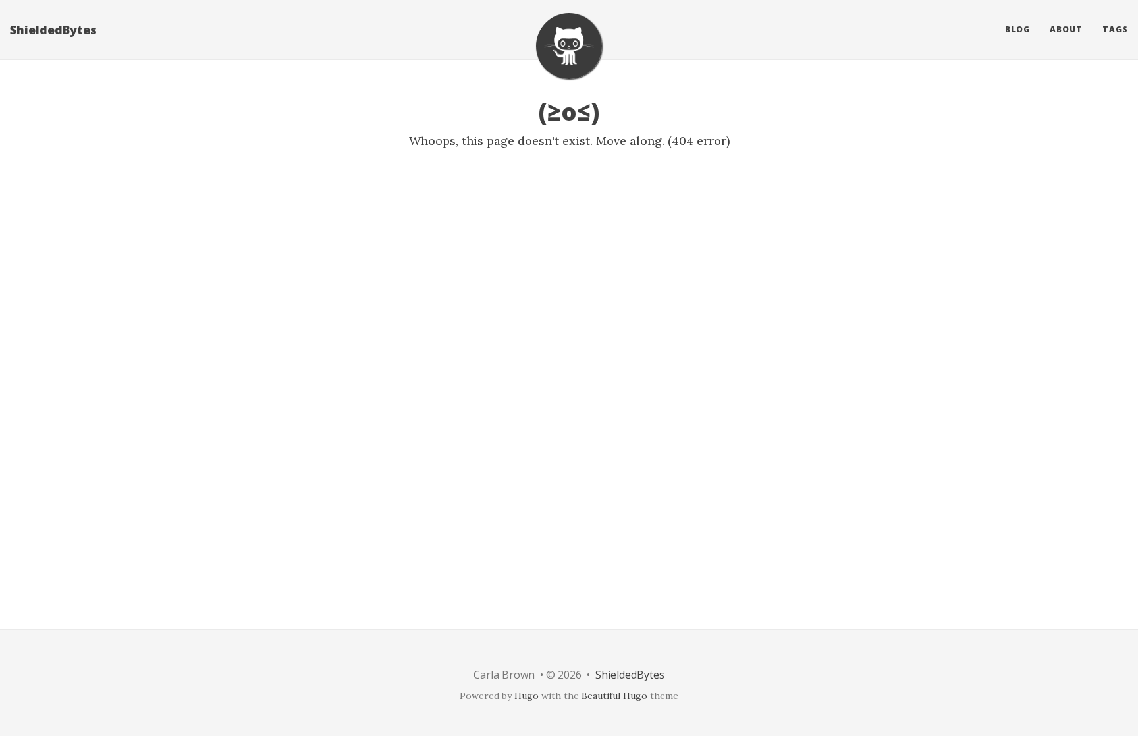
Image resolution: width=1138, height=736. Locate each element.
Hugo (526, 696)
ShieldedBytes (53, 30)
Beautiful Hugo (614, 696)
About (1066, 29)
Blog (1017, 29)
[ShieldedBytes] (569, 46)
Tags (1115, 29)
